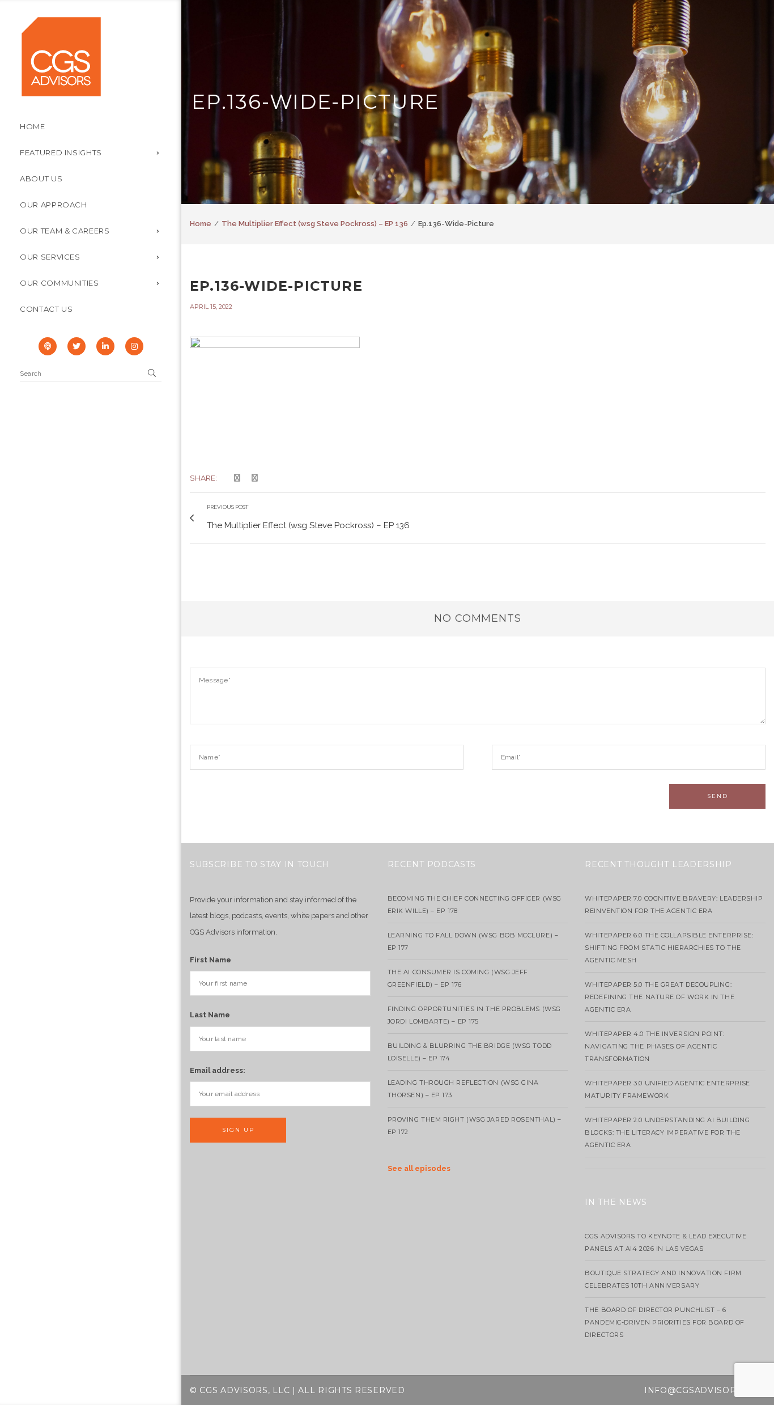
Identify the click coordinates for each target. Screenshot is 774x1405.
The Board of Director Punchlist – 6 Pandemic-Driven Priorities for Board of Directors (664, 1322)
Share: (203, 477)
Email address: (217, 1070)
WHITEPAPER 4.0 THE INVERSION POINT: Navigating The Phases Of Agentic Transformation (654, 1046)
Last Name (210, 1015)
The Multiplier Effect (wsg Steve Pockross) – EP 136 (315, 223)
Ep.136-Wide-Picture (276, 286)
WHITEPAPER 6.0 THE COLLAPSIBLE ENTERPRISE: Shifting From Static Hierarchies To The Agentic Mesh (669, 947)
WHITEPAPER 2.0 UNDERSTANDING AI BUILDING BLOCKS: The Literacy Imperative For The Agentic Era (667, 1132)
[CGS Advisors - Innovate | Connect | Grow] (61, 56)
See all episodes (419, 1168)
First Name (210, 960)
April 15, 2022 (211, 307)
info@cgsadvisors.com (705, 1390)
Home (200, 223)
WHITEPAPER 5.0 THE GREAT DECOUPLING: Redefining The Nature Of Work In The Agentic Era (659, 996)
